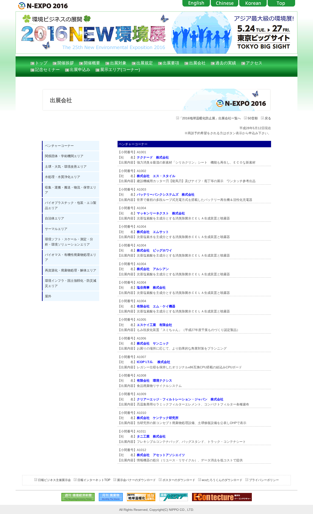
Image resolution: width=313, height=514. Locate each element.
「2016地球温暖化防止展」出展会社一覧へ (210, 118)
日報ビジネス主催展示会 (54, 480)
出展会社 (197, 63)
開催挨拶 (65, 63)
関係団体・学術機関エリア (64, 156)
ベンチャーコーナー (59, 146)
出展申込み (80, 69)
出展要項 (171, 63)
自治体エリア (54, 218)
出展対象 (118, 63)
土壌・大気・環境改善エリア (66, 166)
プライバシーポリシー (263, 480)
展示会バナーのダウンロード (136, 480)
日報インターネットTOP (93, 480)
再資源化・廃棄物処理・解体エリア (70, 270)
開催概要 (92, 63)
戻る (267, 118)
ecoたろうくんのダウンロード (221, 480)
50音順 (252, 118)
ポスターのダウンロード (178, 480)
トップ (41, 63)
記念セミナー (47, 69)
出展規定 (144, 63)
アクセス (254, 63)
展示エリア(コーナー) (120, 69)
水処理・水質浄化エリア (62, 177)
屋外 (48, 296)
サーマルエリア (56, 229)
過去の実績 (225, 63)
